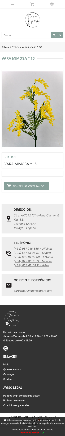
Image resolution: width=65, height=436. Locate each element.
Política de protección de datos (21, 395)
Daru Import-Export (26, 416)
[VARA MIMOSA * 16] (32, 109)
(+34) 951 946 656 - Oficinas (33, 248)
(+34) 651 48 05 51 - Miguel (32, 253)
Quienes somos (12, 369)
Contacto (8, 379)
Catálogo (8, 374)
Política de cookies (14, 400)
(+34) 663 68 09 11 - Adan (31, 265)
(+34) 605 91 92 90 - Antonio (33, 257)
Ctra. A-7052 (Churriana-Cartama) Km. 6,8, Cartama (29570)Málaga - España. (36, 222)
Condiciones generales (16, 405)
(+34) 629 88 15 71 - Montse (33, 261)
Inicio (7, 47)
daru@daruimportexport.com (33, 290)
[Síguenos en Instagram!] (5, 348)
